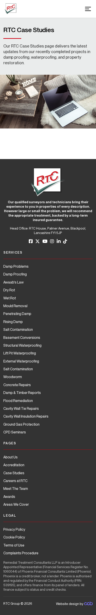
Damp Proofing (15, 274)
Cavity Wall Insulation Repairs (25, 416)
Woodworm (12, 377)
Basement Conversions (21, 337)
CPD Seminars (14, 432)
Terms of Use (13, 545)
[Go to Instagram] (52, 241)
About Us (10, 457)
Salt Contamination (18, 329)
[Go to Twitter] (37, 241)
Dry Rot (9, 290)
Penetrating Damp (17, 314)
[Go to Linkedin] (59, 241)
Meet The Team (15, 489)
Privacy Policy (14, 529)
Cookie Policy (14, 537)
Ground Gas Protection (21, 424)
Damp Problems (16, 266)
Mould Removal (15, 306)
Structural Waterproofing (22, 345)
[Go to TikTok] (65, 241)
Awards (9, 497)
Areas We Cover (16, 504)
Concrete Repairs (17, 385)
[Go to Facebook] (31, 241)
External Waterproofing (21, 361)
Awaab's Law (13, 282)
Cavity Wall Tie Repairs (21, 408)
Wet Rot (9, 298)
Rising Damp (13, 322)
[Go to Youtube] (45, 241)
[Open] (88, 8)
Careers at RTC (15, 481)
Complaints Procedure (20, 553)
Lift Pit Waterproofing (19, 353)
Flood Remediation (18, 401)
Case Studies (13, 473)
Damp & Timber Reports (22, 393)
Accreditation (13, 465)
